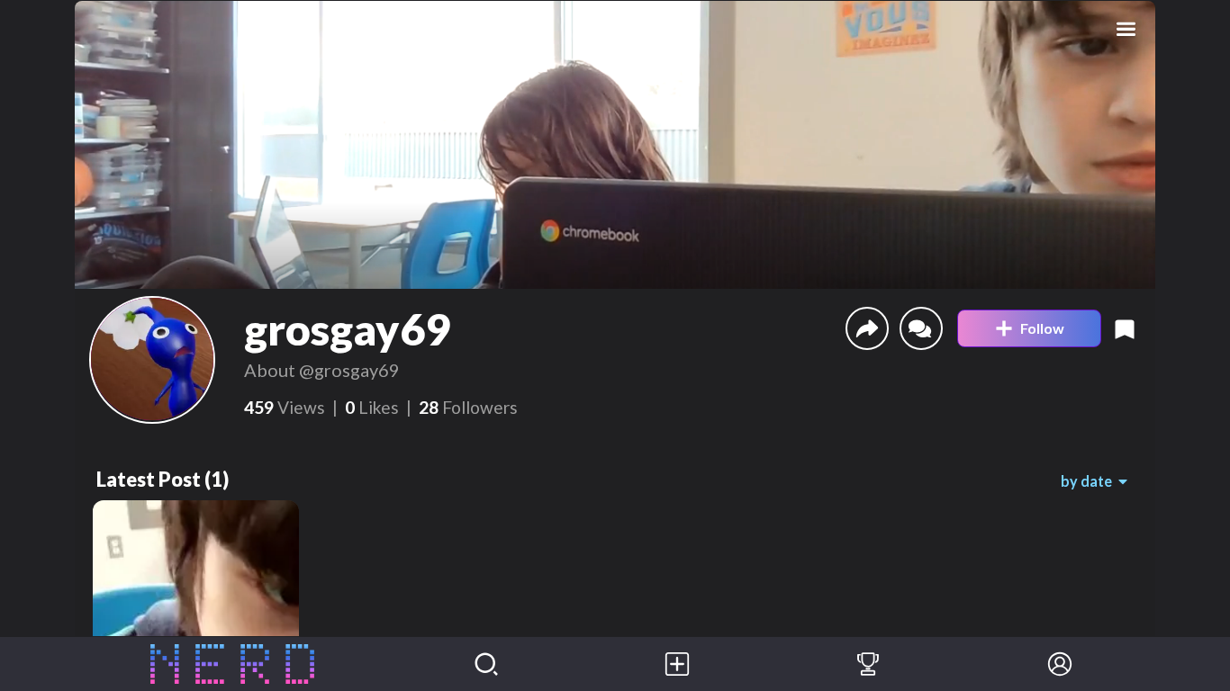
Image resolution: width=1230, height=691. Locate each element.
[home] (233, 664)
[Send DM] (921, 328)
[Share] (867, 328)
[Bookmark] (1124, 328)
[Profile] (1059, 664)
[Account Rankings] (868, 664)
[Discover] (486, 664)
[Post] (677, 664)
